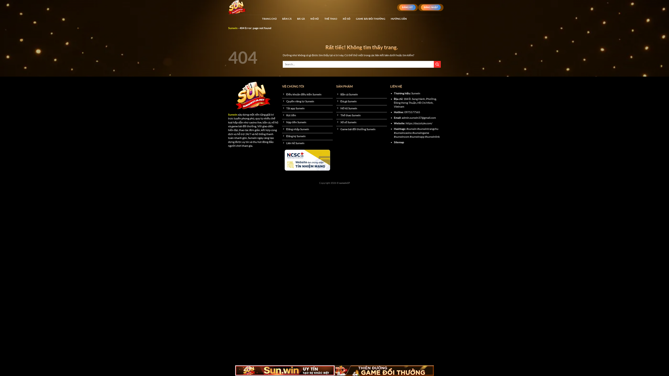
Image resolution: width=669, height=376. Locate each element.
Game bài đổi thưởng (370, 18)
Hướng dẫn (399, 18)
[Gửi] (437, 64)
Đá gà (301, 18)
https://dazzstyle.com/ (419, 123)
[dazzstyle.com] (243, 7)
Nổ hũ (314, 18)
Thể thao (330, 18)
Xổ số (346, 18)
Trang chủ (269, 18)
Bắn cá (287, 18)
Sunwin (232, 28)
